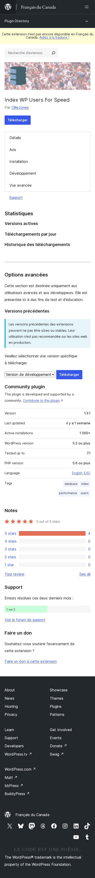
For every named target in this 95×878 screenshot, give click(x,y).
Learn (9, 729)
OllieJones (20, 107)
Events (56, 737)
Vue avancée (20, 185)
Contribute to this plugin (41, 400)
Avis (12, 149)
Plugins (56, 706)
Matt (11, 777)
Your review (14, 574)
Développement (22, 173)
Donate (58, 746)
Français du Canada (32, 814)
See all (84, 574)
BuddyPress (17, 793)
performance (68, 493)
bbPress (14, 785)
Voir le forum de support (25, 619)
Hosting (11, 706)
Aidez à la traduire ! (54, 37)
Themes (56, 698)
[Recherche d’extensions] (53, 53)
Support (16, 197)
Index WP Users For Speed (37, 100)
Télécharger (18, 120)
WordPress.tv (18, 754)
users (85, 493)
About (10, 690)
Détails (15, 137)
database (71, 484)
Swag (57, 754)
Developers (14, 746)
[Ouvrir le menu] (87, 7)
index (85, 484)
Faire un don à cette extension (31, 661)
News (9, 698)
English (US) (81, 473)
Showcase (59, 690)
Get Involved (61, 729)
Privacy (11, 714)
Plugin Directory (17, 21)
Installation (18, 161)
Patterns (57, 714)
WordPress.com (20, 769)
